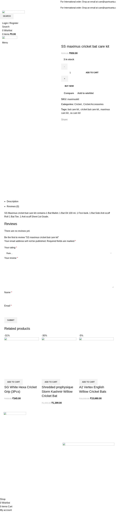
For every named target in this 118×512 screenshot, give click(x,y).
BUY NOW (69, 86)
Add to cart (92, 73)
